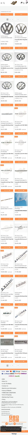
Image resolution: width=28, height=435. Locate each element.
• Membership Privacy (7, 397)
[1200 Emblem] (7, 313)
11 (18, 19)
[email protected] (5, 409)
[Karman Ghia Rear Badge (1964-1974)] (21, 228)
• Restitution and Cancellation (9, 402)
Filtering (7, 14)
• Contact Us (4, 386)
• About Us (4, 381)
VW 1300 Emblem (4, 151)
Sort (21, 14)
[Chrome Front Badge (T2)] (7, 57)
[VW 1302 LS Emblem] (21, 342)
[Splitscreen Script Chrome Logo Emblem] (21, 256)
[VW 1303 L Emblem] (21, 313)
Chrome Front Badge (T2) (5, 66)
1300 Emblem (17, 294)
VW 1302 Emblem (18, 151)
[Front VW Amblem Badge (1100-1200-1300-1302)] (21, 57)
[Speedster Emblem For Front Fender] (7, 199)
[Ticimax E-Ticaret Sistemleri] (14, 434)
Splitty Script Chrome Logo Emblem (7, 294)
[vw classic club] (14, 3)
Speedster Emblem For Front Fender (7, 208)
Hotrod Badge (17, 208)
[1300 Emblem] (21, 285)
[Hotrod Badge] (21, 199)
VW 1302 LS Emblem (18, 351)
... (15, 19)
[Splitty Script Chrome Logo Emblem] (7, 285)
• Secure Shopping (6, 395)
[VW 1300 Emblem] (7, 142)
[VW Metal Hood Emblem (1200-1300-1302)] (21, 85)
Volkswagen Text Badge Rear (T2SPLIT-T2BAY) (9, 237)
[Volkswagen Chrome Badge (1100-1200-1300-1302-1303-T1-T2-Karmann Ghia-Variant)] (7, 114)
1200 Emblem (3, 322)
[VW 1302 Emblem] (21, 142)
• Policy (3, 399)
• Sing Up (3, 426)
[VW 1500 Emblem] (21, 114)
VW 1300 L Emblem (4, 351)
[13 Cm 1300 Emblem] (7, 256)
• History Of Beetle (6, 390)
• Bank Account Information (8, 388)
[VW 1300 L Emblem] (7, 342)
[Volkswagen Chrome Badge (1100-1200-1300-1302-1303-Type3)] (21, 171)
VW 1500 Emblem (18, 123)
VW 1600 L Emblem (4, 180)
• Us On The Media (6, 383)
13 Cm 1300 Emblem (4, 265)
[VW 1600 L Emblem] (7, 171)
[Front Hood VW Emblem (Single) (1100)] (7, 28)
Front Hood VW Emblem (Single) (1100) (8, 37)
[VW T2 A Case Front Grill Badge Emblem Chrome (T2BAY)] (21, 28)
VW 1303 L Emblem (18, 322)
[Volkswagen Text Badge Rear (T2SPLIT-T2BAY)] (7, 228)
